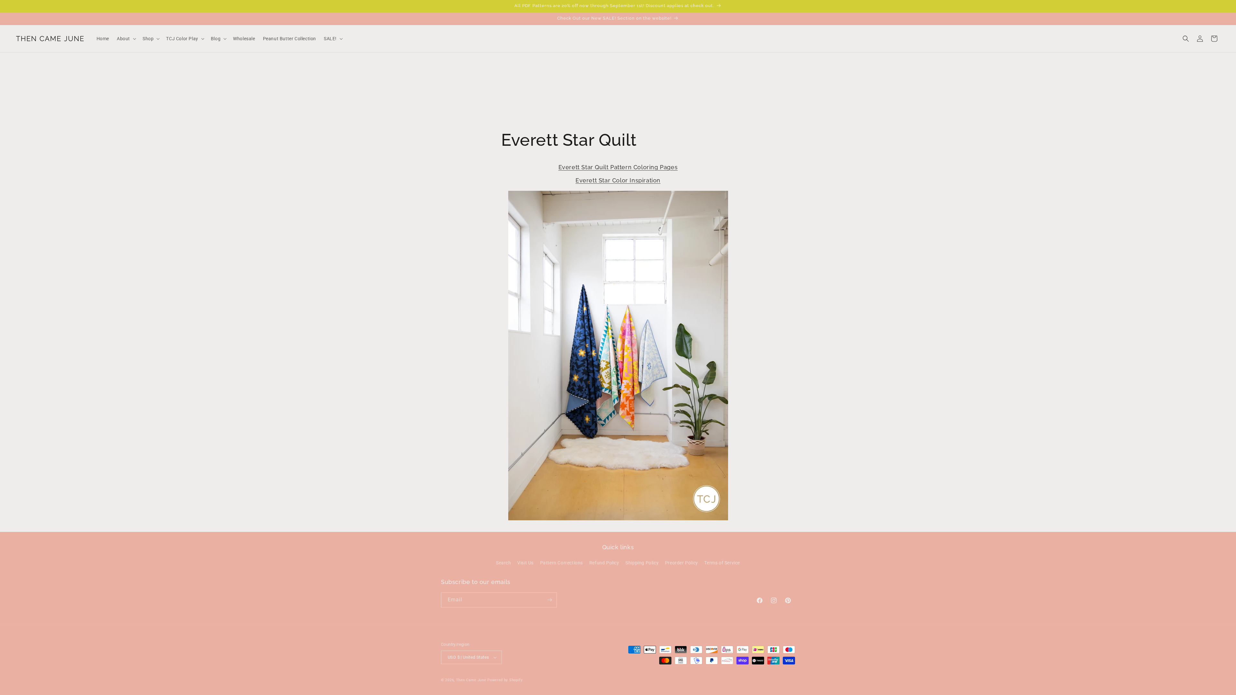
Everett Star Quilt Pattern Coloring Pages (618, 167)
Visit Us (525, 562)
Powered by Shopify (505, 680)
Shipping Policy (642, 562)
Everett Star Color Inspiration (618, 180)
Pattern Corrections (561, 562)
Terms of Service (722, 562)
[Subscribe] (549, 599)
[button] (126, 38)
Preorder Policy (681, 562)
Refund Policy (604, 562)
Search (503, 562)
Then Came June (471, 680)
